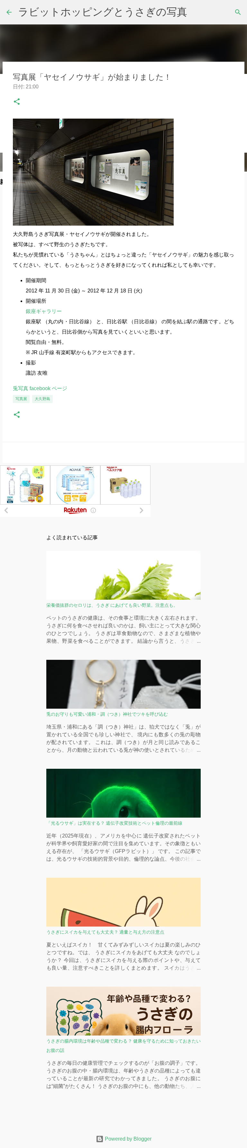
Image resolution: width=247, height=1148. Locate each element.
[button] (17, 103)
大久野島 (42, 399)
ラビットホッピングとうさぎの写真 (102, 12)
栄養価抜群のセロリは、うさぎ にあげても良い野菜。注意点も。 (112, 605)
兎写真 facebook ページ (40, 388)
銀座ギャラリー (44, 311)
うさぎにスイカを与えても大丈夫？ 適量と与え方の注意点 (105, 932)
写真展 (21, 399)
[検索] (238, 12)
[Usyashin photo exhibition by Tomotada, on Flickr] (93, 224)
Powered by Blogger (127, 1139)
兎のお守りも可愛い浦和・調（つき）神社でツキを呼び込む (107, 714)
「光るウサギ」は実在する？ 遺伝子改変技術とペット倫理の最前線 (114, 823)
